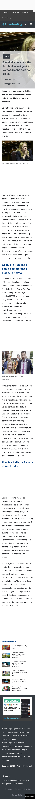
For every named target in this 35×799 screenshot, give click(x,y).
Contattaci (6, 770)
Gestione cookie (29, 796)
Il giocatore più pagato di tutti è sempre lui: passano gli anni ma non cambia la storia (19, 673)
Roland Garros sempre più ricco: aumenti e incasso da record (19, 647)
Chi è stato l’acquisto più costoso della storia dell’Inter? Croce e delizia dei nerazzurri (19, 664)
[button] (25, 24)
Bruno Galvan (8, 79)
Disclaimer (25, 12)
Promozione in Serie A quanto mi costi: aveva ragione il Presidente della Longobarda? (19, 655)
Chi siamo (6, 12)
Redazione (15, 12)
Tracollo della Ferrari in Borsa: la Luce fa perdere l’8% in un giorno (19, 681)
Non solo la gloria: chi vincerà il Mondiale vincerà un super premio (19, 688)
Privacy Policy (6, 18)
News (6, 56)
